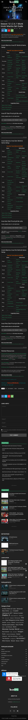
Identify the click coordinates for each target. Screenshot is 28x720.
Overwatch (15, 631)
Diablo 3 (6, 21)
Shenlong (20, 231)
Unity (17, 88)
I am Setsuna (9, 627)
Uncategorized (13, 638)
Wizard (13, 641)
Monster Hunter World (10, 629)
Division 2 (21, 615)
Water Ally (24, 277)
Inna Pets (22, 41)
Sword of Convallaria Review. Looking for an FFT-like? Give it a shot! (13, 479)
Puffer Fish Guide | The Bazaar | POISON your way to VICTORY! (13, 453)
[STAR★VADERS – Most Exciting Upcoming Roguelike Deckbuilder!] (4, 514)
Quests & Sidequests (10, 634)
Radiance (24, 169)
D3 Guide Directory (13, 537)
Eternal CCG (7, 618)
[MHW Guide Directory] (4, 545)
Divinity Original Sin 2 (14, 615)
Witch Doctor (6, 640)
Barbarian (20, 608)
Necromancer (5, 631)
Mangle (24, 151)
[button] (2, 2)
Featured (12, 618)
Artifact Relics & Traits (9, 608)
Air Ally (23, 72)
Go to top (25, 137)
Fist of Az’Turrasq (20, 95)
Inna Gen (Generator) (15, 41)
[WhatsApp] (12, 30)
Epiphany (18, 65)
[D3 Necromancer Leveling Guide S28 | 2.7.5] (4, 587)
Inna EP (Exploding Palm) (6, 41)
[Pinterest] (9, 30)
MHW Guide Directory (13, 543)
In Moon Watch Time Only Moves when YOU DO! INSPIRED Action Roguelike (14, 461)
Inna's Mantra (10, 388)
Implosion (24, 156)
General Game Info (20, 622)
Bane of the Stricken (7, 107)
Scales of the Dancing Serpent (10, 182)
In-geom (10, 359)
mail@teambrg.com (16, 701)
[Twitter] (5, 30)
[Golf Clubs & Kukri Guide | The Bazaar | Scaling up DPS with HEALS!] (4, 501)
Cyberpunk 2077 (7, 613)
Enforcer (4, 319)
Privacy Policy (14, 716)
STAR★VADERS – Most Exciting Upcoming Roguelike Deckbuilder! (12, 456)
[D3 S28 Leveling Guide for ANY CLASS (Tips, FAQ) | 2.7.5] (4, 593)
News (11, 631)
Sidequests (4, 636)
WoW (22, 640)
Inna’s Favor (10, 76)
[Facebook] (2, 30)
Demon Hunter (18, 613)
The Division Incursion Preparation (16, 550)
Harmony (18, 84)
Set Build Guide (21, 388)
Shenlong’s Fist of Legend (10, 201)
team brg (4, 28)
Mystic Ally (16, 357)
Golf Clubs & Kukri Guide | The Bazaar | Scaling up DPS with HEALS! (13, 449)
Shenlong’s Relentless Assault (10, 207)
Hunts (3, 627)
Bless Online (5, 611)
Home (2, 21)
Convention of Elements (22, 101)
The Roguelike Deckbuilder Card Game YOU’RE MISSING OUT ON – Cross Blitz (14, 465)
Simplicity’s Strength (7, 217)
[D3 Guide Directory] (4, 538)
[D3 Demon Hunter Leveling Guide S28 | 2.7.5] (4, 600)
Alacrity (18, 191)
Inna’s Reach (11, 98)
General (4, 622)
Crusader (15, 610)
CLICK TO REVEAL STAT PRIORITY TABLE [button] (13, 120)
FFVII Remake (17, 618)
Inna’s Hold (10, 72)
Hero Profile (19, 624)
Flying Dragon (19, 197)
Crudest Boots (19, 201)
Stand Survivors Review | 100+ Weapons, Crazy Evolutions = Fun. (14, 471)
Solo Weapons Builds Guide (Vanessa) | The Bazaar (12, 445)
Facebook (7, 379)
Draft (3, 618)
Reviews (18, 634)
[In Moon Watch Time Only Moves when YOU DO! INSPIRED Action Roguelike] (4, 521)
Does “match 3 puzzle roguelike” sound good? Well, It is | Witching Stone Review (13, 475)
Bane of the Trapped (7, 105)
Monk (16, 388)
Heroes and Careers (8, 624)
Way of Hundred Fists (18, 56)
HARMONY (7, 126)
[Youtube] (17, 711)
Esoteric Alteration (6, 109)
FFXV (22, 618)
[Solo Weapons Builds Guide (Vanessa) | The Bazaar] (4, 495)
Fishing (3, 620)
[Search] (26, 2)
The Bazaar (21, 636)
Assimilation (25, 56)
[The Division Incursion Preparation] (4, 551)
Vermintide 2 (20, 638)
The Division (5, 638)
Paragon (20, 631)
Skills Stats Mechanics (13, 636)
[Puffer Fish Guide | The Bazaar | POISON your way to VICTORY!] (4, 508)
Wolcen (18, 641)
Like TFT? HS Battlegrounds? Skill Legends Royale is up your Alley (14, 468)
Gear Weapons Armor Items (14, 620)
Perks (4, 634)
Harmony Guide (9, 129)
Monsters (21, 629)
